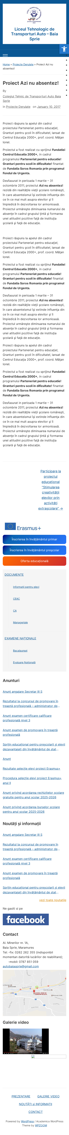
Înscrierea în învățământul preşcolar (34, 550)
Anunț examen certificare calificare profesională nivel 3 (27, 718)
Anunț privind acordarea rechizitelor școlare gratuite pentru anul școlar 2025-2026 (33, 795)
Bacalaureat (20, 650)
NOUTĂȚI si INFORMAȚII (35, 1104)
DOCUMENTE (14, 574)
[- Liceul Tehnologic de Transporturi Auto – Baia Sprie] (34, 15)
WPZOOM (41, 1125)
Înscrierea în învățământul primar (34, 539)
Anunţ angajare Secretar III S (22, 691)
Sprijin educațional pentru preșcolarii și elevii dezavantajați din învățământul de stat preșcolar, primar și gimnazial (34, 747)
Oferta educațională (34, 561)
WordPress (27, 1121)
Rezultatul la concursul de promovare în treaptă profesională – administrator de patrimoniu (30, 703)
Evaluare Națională (24, 662)
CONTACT (36, 1112)
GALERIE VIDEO (48, 1096)
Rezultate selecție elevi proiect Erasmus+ (31, 768)
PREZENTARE (21, 1096)
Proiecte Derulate (23, 64)
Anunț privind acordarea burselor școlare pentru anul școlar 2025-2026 (31, 809)
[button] (64, 49)
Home (6, 64)
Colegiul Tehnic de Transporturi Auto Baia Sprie (32, 98)
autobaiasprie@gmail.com (21, 966)
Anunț (7, 759)
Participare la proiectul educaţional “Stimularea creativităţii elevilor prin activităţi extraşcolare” (50, 489)
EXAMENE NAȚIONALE (20, 638)
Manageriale (20, 622)
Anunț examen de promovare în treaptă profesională (30, 732)
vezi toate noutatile (52, 900)
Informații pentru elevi (26, 586)
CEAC (16, 598)
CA (15, 610)
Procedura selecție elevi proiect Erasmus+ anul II (32, 780)
